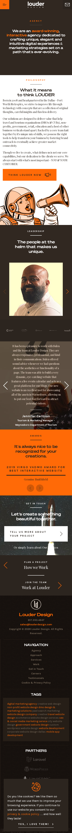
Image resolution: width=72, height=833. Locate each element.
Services (36, 659)
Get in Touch (36, 668)
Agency (36, 650)
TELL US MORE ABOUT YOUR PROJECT (28, 533)
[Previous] (30, 488)
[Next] (39, 488)
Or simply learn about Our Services (36, 547)
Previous (4, 291)
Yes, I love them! (33, 824)
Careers (36, 673)
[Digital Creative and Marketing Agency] (36, 604)
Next (67, 291)
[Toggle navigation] (4, 4)
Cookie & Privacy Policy (36, 682)
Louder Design (36, 614)
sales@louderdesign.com (36, 624)
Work (36, 664)
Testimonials (36, 678)
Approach (36, 655)
